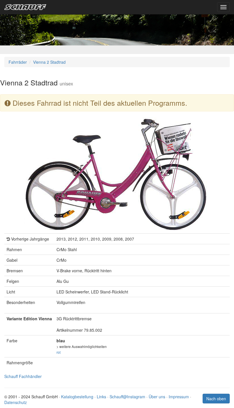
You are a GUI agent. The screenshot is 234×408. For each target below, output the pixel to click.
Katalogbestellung (77, 396)
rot (58, 352)
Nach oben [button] (216, 398)
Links (101, 396)
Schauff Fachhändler (23, 376)
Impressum (179, 396)
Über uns (157, 396)
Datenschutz (15, 402)
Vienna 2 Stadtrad (49, 62)
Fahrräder (18, 62)
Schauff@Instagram (127, 396)
